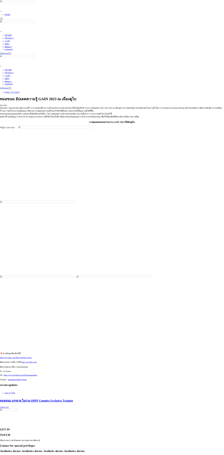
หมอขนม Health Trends (17, 380)
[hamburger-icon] (1, 11)
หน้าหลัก (8, 35)
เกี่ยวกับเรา (9, 38)
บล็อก (7, 44)
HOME (7, 15)
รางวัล (7, 41)
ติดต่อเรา (8, 47)
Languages (9, 49)
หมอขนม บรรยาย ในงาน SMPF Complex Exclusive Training (36, 400)
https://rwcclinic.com (29, 362)
